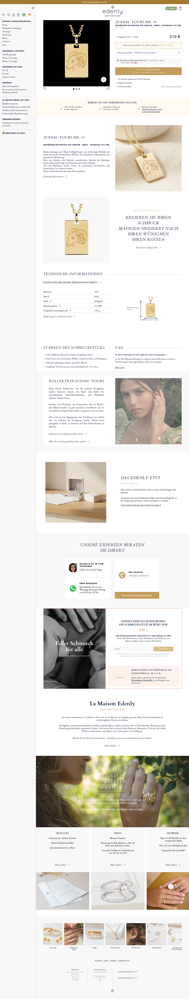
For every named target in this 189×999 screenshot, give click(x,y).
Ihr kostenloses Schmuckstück (14, 91)
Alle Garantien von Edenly (171, 86)
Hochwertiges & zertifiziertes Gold (57, 316)
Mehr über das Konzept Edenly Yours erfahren (67, 441)
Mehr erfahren (110, 746)
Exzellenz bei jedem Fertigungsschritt (70, 282)
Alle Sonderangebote (10, 86)
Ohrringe (6, 31)
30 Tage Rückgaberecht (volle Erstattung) (134, 79)
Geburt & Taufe (8, 76)
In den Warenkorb (150, 71)
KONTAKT (98, 961)
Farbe (46, 301)
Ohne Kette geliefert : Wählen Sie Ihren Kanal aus (136, 53)
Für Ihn (5, 73)
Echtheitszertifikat (124, 86)
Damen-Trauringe (9, 57)
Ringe (4, 24)
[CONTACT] (100, 980)
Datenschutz (124, 961)
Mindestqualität (51, 306)
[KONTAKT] (24, 14)
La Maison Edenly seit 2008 (15, 100)
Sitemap (113, 961)
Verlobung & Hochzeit (13, 51)
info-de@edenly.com (100, 976)
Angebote (7, 83)
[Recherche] (4, 15)
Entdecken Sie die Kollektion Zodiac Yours (66, 434)
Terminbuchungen (11, 119)
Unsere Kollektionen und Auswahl (16, 106)
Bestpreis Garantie (125, 83)
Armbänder (6, 34)
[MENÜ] (33, 8)
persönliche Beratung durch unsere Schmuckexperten (152, 110)
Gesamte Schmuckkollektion (16, 21)
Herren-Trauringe (9, 61)
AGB (106, 961)
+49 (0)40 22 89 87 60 (138, 575)
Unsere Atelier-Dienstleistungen (15, 113)
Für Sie (5, 70)
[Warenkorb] (19, 14)
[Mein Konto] (14, 15)
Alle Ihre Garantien (10, 103)
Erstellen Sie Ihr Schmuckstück (14, 110)
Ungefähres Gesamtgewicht (56, 310)
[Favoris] (9, 15)
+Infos (165, 656)
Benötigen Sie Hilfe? (15, 133)
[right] (103, 79)
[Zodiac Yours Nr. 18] (76, 53)
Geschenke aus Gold (12, 67)
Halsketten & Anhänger (11, 28)
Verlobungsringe (9, 54)
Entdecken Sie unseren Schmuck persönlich (15, 124)
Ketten (4, 38)
